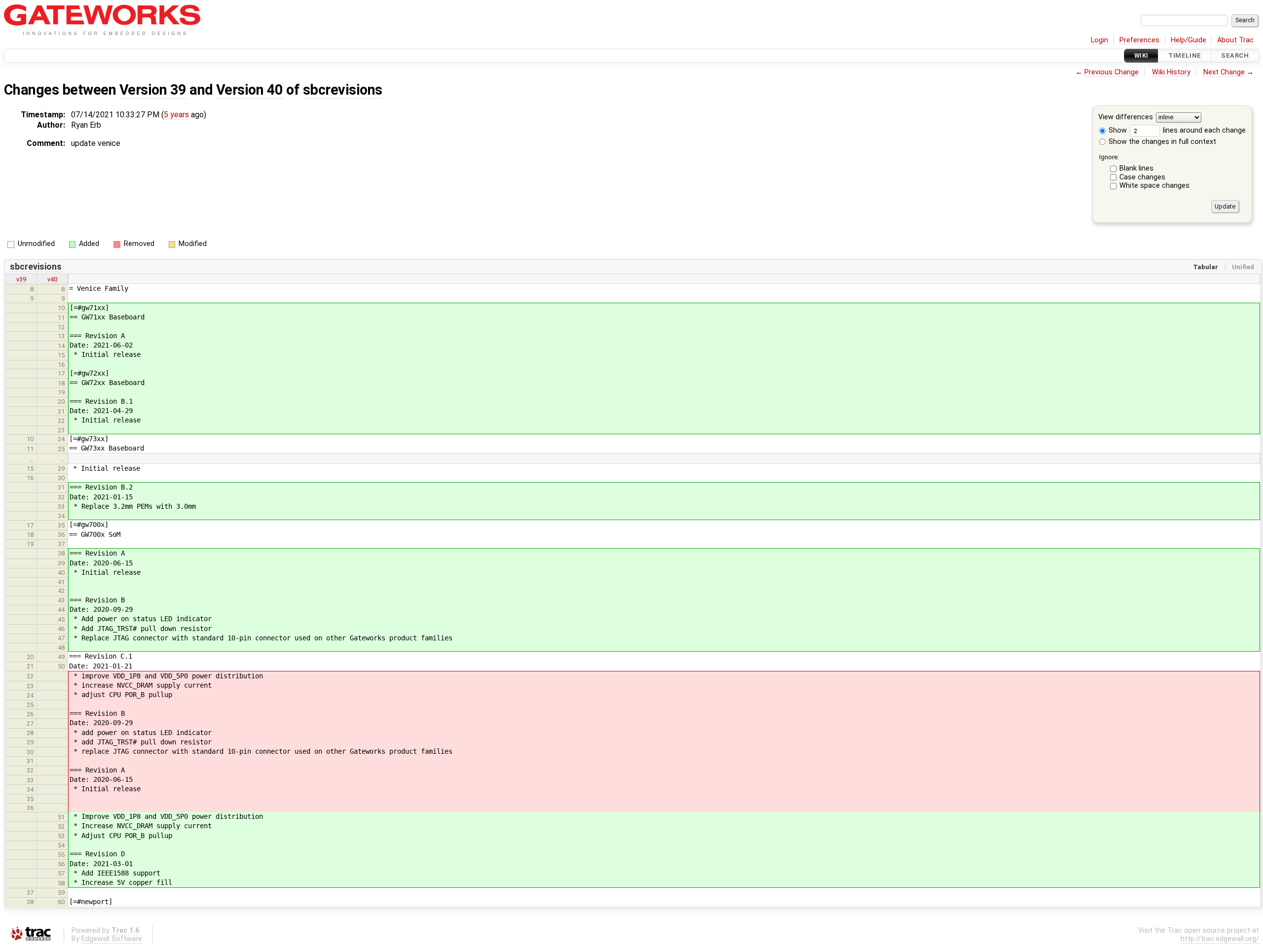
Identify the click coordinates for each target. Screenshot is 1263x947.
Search (1235, 55)
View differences (1125, 117)
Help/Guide (1188, 40)
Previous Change (1111, 72)
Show (1117, 130)
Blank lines (1136, 168)
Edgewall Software (111, 939)
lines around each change (1203, 130)
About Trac (1235, 40)
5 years (176, 114)
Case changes (1142, 177)
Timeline (1184, 55)
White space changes (1154, 185)
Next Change (1224, 72)
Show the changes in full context (1161, 142)
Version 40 (249, 89)
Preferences (1139, 40)
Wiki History (1171, 72)
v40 (52, 279)
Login (1099, 40)
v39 (21, 279)
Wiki (1141, 55)
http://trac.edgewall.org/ (1220, 939)
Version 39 (152, 89)
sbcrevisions (342, 89)
